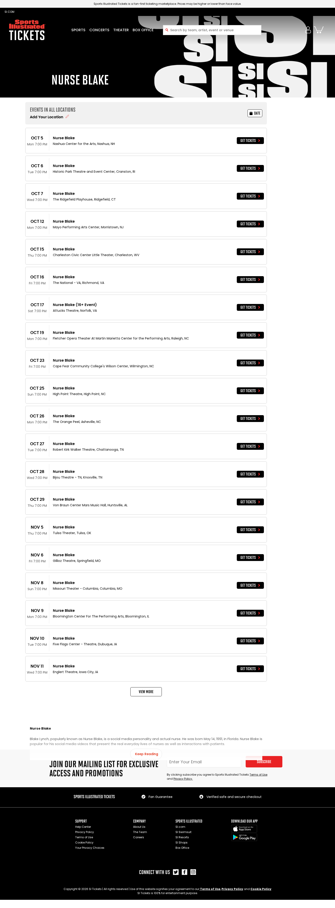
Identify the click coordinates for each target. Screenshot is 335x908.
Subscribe (264, 761)
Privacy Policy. (183, 779)
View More (146, 691)
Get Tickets (248, 140)
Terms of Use (258, 775)
